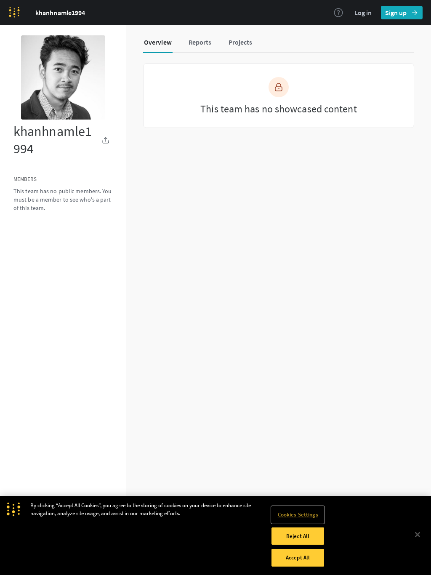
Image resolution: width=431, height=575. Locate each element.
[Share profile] (105, 140)
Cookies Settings (298, 514)
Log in (363, 12)
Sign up (396, 12)
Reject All (297, 536)
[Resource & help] (338, 12)
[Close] (417, 534)
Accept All (298, 557)
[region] (215, 535)
